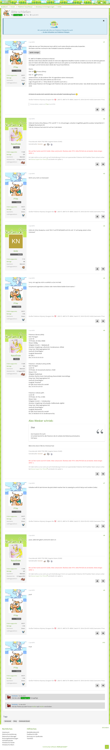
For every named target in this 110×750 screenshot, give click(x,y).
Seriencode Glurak (24, 721)
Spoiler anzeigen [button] (34, 52)
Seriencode (8, 721)
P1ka (27, 15)
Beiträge (9, 78)
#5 (104, 278)
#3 (104, 173)
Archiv (34, 706)
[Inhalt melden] (97, 109)
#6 (104, 330)
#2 (104, 119)
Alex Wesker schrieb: (41, 420)
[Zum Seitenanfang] (107, 747)
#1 (104, 42)
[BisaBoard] (6, 2)
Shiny (15, 721)
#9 (104, 590)
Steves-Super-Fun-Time (38, 159)
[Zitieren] (103, 109)
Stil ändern (105, 728)
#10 (104, 642)
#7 (104, 483)
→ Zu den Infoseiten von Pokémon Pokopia (55, 32)
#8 (104, 535)
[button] (107, 3)
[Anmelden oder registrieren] (102, 3)
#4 (104, 226)
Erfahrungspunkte (12, 75)
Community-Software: (55, 747)
